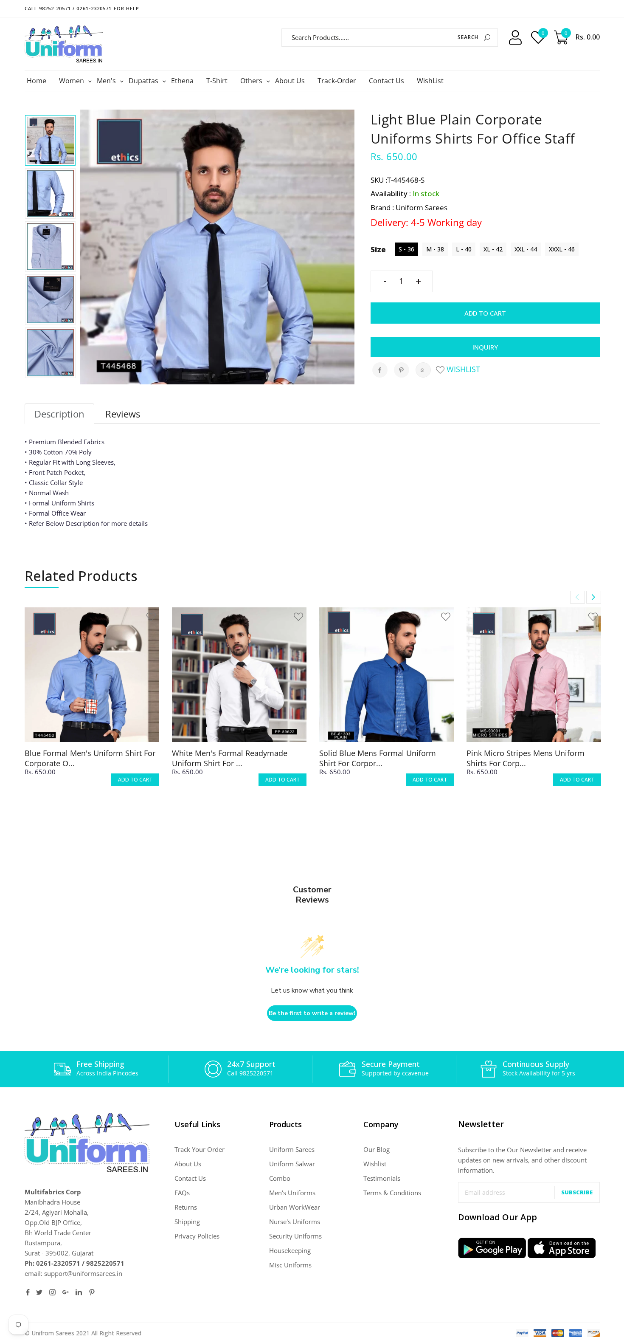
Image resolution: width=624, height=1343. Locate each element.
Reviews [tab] (122, 413)
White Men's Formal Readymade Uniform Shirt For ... (229, 758)
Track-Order (337, 80)
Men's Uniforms (292, 1192)
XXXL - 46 (562, 249)
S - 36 (406, 249)
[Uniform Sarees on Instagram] (52, 1292)
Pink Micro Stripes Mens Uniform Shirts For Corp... (526, 758)
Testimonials (381, 1178)
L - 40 (464, 249)
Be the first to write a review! (312, 1013)
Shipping (187, 1221)
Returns (185, 1207)
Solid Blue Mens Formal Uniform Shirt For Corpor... (377, 758)
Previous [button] (577, 597)
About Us (290, 80)
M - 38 (435, 249)
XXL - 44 (525, 249)
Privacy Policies (196, 1236)
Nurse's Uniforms (294, 1221)
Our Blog (376, 1149)
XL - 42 (493, 249)
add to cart (135, 779)
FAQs (182, 1192)
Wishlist (462, 369)
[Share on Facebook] (380, 370)
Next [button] (593, 597)
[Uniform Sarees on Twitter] (39, 1292)
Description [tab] (59, 413)
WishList (430, 80)
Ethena (182, 80)
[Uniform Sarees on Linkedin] (79, 1292)
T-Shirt (217, 80)
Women (72, 80)
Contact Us (386, 80)
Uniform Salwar (292, 1164)
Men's (107, 80)
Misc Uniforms (290, 1265)
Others (252, 80)
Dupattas (144, 80)
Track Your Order (199, 1149)
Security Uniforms (295, 1236)
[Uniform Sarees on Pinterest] (92, 1292)
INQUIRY (485, 347)
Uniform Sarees (292, 1149)
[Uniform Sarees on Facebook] (28, 1292)
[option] (50, 140)
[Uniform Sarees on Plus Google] (65, 1292)
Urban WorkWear (294, 1207)
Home (36, 80)
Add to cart (485, 313)
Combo (279, 1178)
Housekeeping (290, 1250)
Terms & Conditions (392, 1192)
